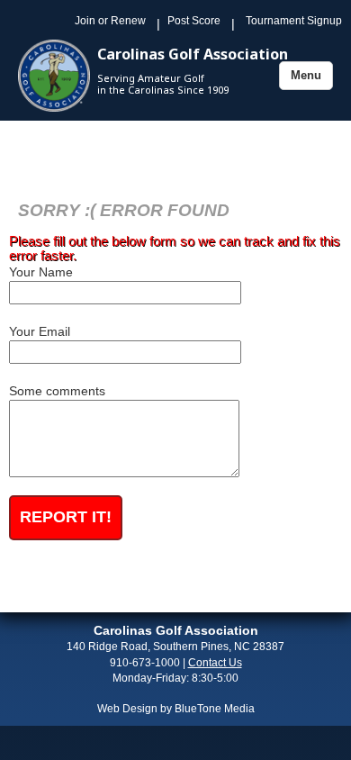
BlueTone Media (215, 708)
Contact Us (215, 662)
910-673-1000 (145, 662)
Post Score (193, 20)
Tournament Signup (294, 20)
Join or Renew (110, 20)
